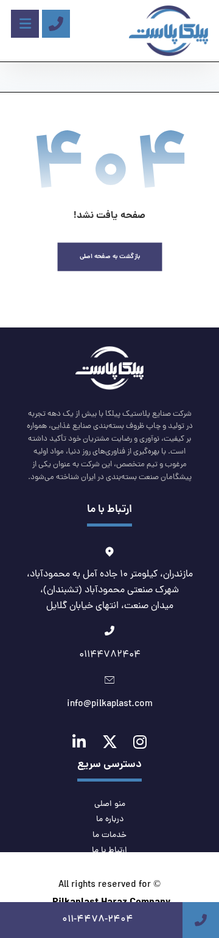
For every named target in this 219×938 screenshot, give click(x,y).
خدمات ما (109, 835)
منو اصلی (109, 804)
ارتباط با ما (109, 850)
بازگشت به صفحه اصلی (109, 256)
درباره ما (109, 819)
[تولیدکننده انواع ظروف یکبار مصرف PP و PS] (168, 31)
